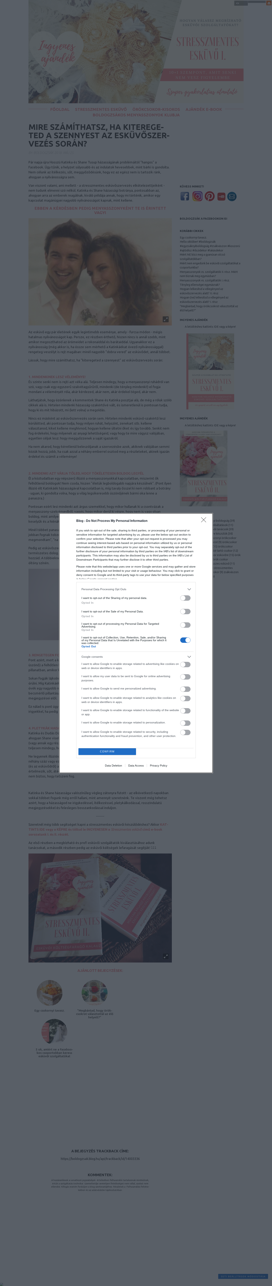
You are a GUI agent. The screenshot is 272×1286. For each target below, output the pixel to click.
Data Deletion (113, 765)
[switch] (185, 598)
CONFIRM (107, 751)
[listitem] (136, 589)
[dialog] (136, 643)
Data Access (136, 765)
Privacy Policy (158, 765)
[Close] (205, 521)
